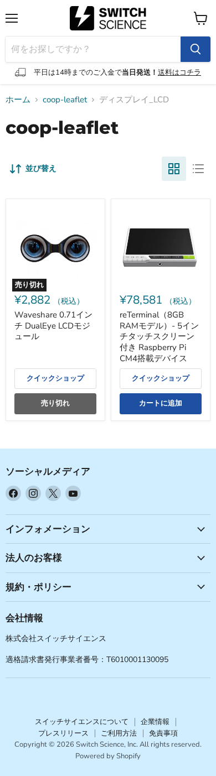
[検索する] (195, 49)
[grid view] (174, 169)
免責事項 (163, 733)
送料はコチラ (179, 72)
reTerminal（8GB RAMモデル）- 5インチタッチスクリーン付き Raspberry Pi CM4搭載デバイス (159, 336)
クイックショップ (55, 378)
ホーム (18, 100)
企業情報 (155, 722)
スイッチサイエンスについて (81, 722)
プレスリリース (63, 733)
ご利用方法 (119, 733)
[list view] (198, 169)
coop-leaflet (65, 100)
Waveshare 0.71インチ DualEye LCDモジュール (53, 325)
